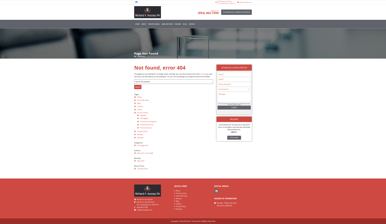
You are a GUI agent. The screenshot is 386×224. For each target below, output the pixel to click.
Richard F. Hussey (144, 153)
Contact (140, 106)
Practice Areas (142, 113)
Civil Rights (144, 118)
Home (139, 109)
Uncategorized (142, 145)
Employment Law (146, 125)
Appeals (143, 115)
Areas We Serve (143, 100)
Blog (139, 103)
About (139, 97)
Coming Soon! (142, 169)
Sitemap (140, 138)
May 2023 (140, 161)
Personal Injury (146, 128)
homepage (205, 74)
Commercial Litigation (148, 121)
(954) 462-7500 (208, 13)
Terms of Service (234, 104)
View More (234, 138)
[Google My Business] (136, 2)
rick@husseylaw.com (245, 2)
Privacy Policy (142, 131)
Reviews (140, 134)
